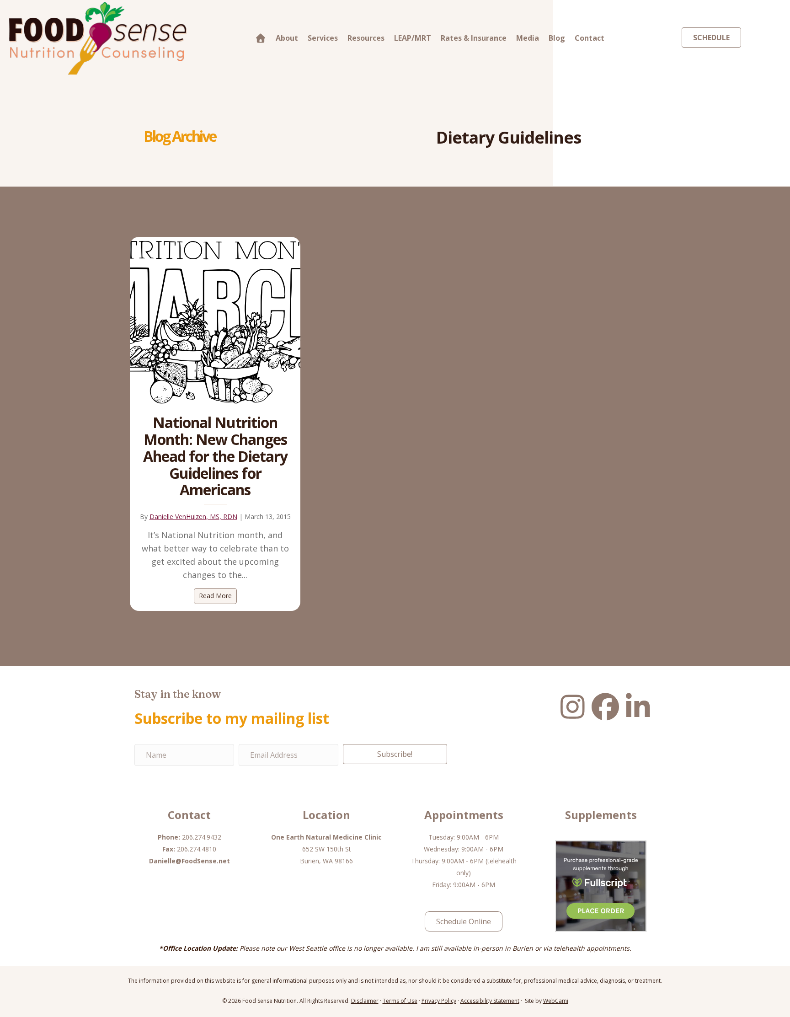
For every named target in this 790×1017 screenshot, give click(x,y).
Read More (218, 595)
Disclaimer (365, 1001)
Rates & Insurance (474, 38)
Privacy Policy (439, 1001)
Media (527, 38)
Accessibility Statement (489, 1001)
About (287, 38)
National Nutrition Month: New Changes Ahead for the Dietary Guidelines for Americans (215, 455)
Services (323, 38)
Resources (365, 38)
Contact (589, 38)
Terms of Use (400, 1001)
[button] (395, 754)
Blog (557, 38)
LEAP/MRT (412, 38)
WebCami (555, 1001)
